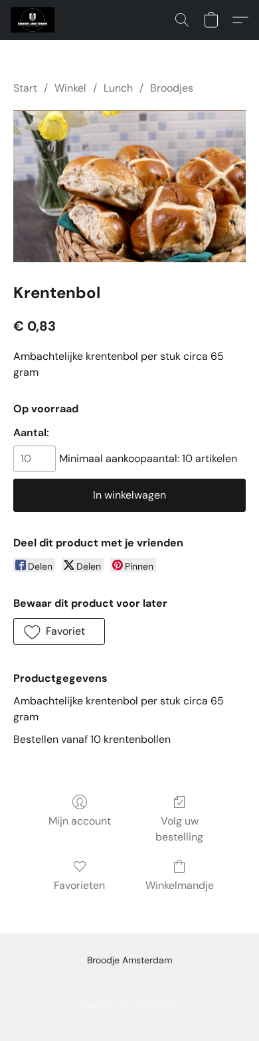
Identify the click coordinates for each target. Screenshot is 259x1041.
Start (25, 88)
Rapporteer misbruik (129, 983)
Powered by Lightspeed (130, 1005)
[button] (33, 20)
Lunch (118, 88)
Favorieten (79, 885)
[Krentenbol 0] (129, 186)
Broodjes (171, 88)
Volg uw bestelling (179, 829)
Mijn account (79, 821)
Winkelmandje (179, 885)
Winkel (70, 88)
